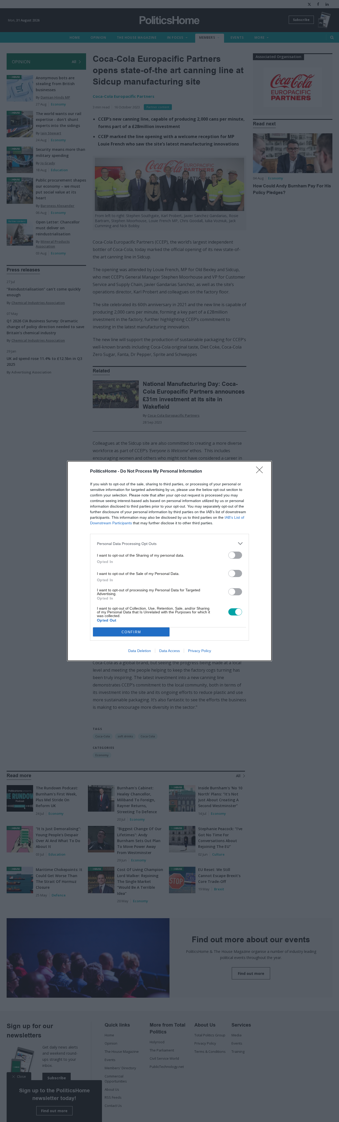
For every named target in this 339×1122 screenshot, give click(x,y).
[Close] (261, 472)
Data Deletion (139, 651)
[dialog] (169, 561)
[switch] (235, 555)
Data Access (169, 651)
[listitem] (169, 543)
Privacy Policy (199, 651)
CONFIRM (131, 632)
